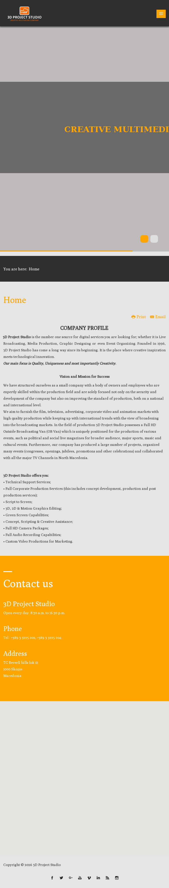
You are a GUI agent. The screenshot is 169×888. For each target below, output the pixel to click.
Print (141, 316)
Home (14, 299)
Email (160, 316)
